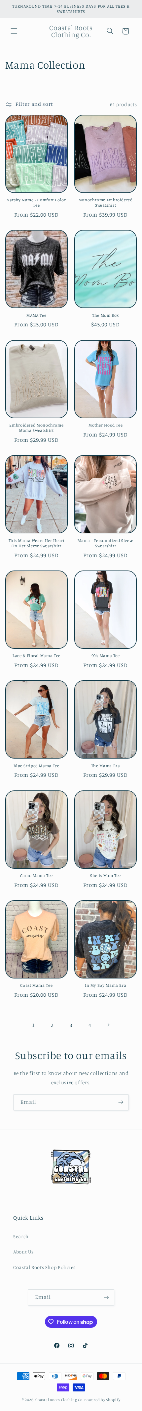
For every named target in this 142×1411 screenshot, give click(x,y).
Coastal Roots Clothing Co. (59, 1399)
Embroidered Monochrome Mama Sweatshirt (36, 428)
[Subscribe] (120, 1102)
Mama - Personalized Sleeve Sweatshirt (105, 543)
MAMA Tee (36, 315)
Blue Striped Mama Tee (36, 765)
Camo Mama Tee (36, 875)
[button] (13, 31)
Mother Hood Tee (106, 425)
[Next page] (108, 1025)
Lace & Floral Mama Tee (36, 655)
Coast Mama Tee (36, 985)
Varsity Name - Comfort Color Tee (36, 202)
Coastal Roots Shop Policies (44, 1267)
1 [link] (33, 1025)
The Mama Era (105, 765)
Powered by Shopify (102, 1399)
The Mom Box (105, 315)
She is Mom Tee (105, 875)
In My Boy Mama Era (105, 985)
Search (21, 1236)
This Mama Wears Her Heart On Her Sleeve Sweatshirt (37, 543)
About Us (23, 1251)
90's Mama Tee (105, 655)
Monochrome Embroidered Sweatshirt (106, 202)
